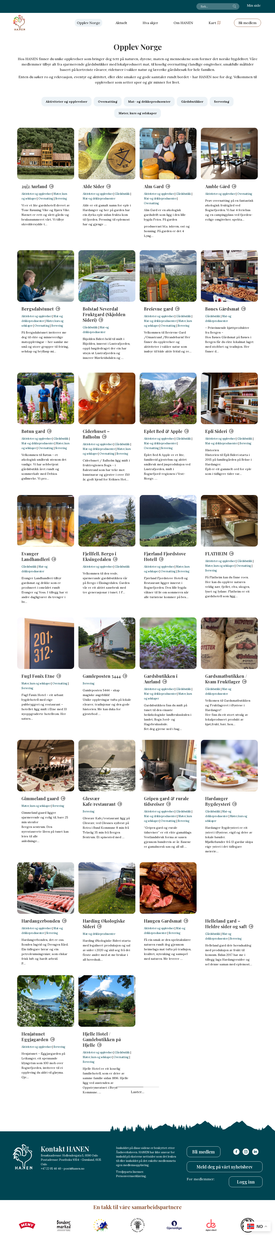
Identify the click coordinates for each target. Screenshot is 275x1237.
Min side (254, 5)
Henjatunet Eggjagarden (34, 1036)
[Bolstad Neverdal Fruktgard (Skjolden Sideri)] (106, 276)
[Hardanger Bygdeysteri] (229, 765)
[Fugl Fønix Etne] (45, 643)
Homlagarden (35, 1162)
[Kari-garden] (229, 1129)
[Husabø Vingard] (106, 1129)
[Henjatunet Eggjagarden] (45, 1001)
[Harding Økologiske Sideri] (106, 888)
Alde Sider (93, 186)
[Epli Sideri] (229, 398)
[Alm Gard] (168, 153)
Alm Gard (154, 186)
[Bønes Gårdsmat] (229, 276)
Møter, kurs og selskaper (219, 565)
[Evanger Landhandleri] (45, 521)
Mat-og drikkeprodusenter (99, 198)
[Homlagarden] (45, 1129)
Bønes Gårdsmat (222, 309)
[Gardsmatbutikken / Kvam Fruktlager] (229, 643)
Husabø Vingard (99, 1162)
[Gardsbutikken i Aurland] (168, 643)
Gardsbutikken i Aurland (160, 678)
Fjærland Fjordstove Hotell (165, 556)
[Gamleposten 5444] (106, 643)
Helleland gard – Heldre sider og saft (226, 923)
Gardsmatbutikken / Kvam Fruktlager (226, 678)
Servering (61, 198)
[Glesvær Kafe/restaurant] (106, 765)
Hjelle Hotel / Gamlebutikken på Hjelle (102, 1039)
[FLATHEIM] (229, 521)
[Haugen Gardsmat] (168, 888)
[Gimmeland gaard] (45, 765)
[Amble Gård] (229, 153)
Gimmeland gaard (40, 798)
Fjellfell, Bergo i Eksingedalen (99, 556)
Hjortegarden (158, 1034)
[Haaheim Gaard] (168, 1129)
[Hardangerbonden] (45, 888)
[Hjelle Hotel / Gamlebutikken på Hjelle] (106, 1001)
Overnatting (45, 198)
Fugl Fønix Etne (38, 676)
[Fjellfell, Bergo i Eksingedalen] (106, 521)
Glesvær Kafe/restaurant (99, 801)
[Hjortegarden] (168, 1001)
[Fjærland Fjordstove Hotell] (168, 521)
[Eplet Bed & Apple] (168, 398)
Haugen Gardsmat (163, 921)
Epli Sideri (216, 431)
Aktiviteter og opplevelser (36, 193)
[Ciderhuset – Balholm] (106, 398)
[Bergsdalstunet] (45, 276)
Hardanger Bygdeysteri (217, 801)
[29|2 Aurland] (45, 153)
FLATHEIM (216, 553)
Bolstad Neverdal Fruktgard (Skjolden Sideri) (104, 314)
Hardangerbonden (40, 921)
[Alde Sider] (106, 153)
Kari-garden (218, 1162)
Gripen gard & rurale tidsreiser (166, 801)
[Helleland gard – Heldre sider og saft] (229, 888)
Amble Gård (217, 186)
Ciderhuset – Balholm (96, 434)
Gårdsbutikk (122, 193)
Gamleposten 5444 (102, 676)
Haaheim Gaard (160, 1162)
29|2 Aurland (34, 186)
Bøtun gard (33, 431)
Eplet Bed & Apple (163, 431)
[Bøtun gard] (45, 398)
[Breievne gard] (168, 276)
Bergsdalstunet (37, 309)
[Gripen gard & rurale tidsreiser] (168, 765)
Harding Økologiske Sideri (104, 923)
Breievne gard (158, 309)
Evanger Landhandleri (35, 556)
